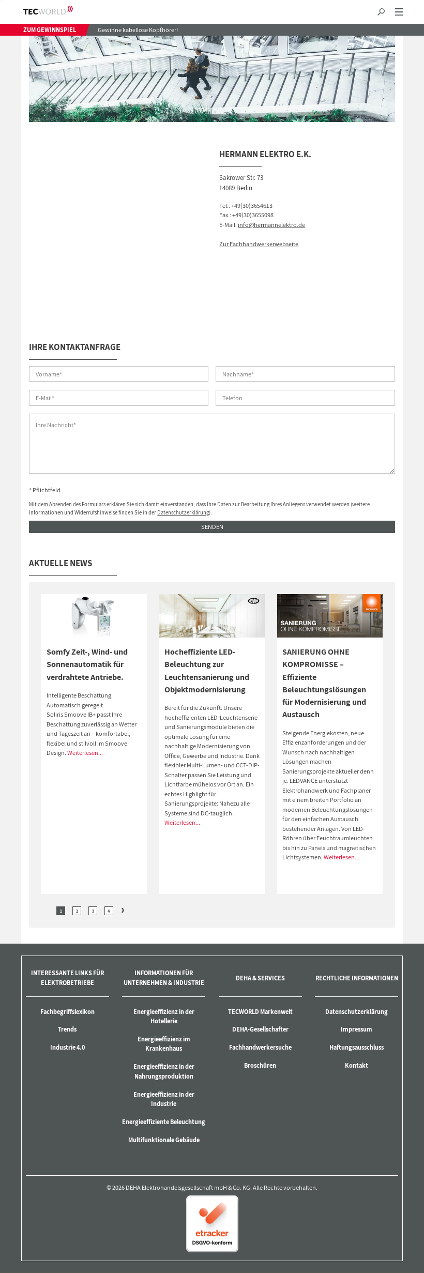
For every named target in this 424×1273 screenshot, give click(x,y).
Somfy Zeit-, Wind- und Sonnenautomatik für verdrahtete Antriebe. (87, 664)
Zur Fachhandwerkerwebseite (258, 243)
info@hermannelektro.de (271, 224)
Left (47, 910)
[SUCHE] (381, 12)
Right (123, 910)
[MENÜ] (399, 12)
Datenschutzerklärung (183, 512)
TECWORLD (57, 10)
